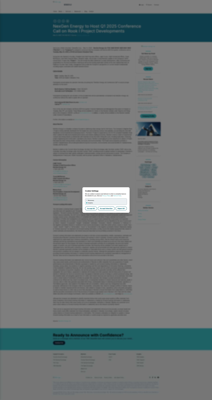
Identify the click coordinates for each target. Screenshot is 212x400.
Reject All (121, 208)
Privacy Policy (106, 196)
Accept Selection (106, 208)
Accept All (91, 208)
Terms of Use (117, 196)
